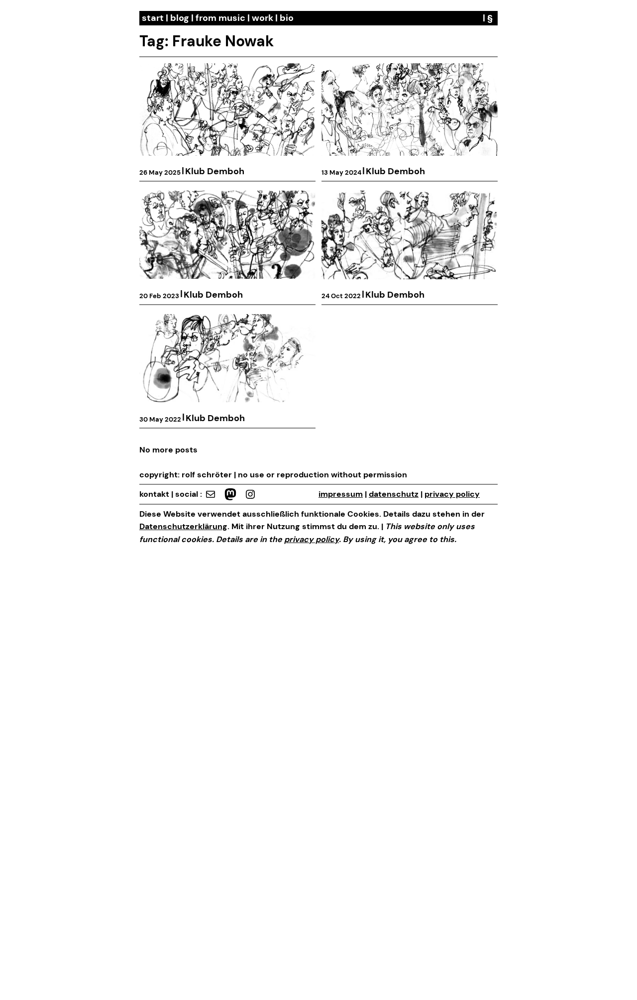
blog (179, 18)
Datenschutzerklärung (183, 526)
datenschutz (394, 494)
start (153, 18)
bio (287, 18)
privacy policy (452, 494)
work (262, 18)
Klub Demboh (214, 171)
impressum (340, 494)
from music (220, 18)
